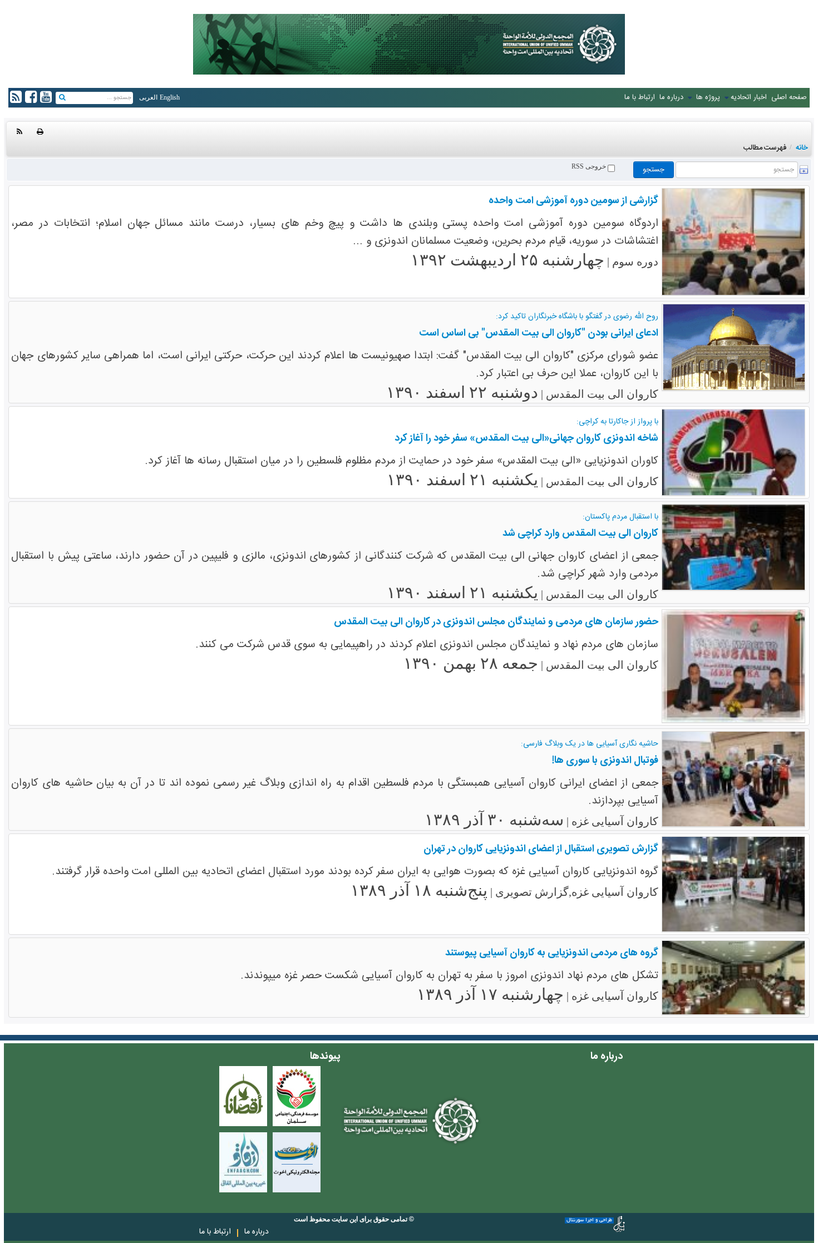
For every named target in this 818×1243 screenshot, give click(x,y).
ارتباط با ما (639, 97)
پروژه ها (707, 97)
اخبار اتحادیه (749, 97)
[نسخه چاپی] (40, 132)
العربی (148, 97)
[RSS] (19, 132)
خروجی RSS (589, 166)
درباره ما (671, 97)
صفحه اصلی (789, 97)
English (170, 97)
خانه (802, 148)
